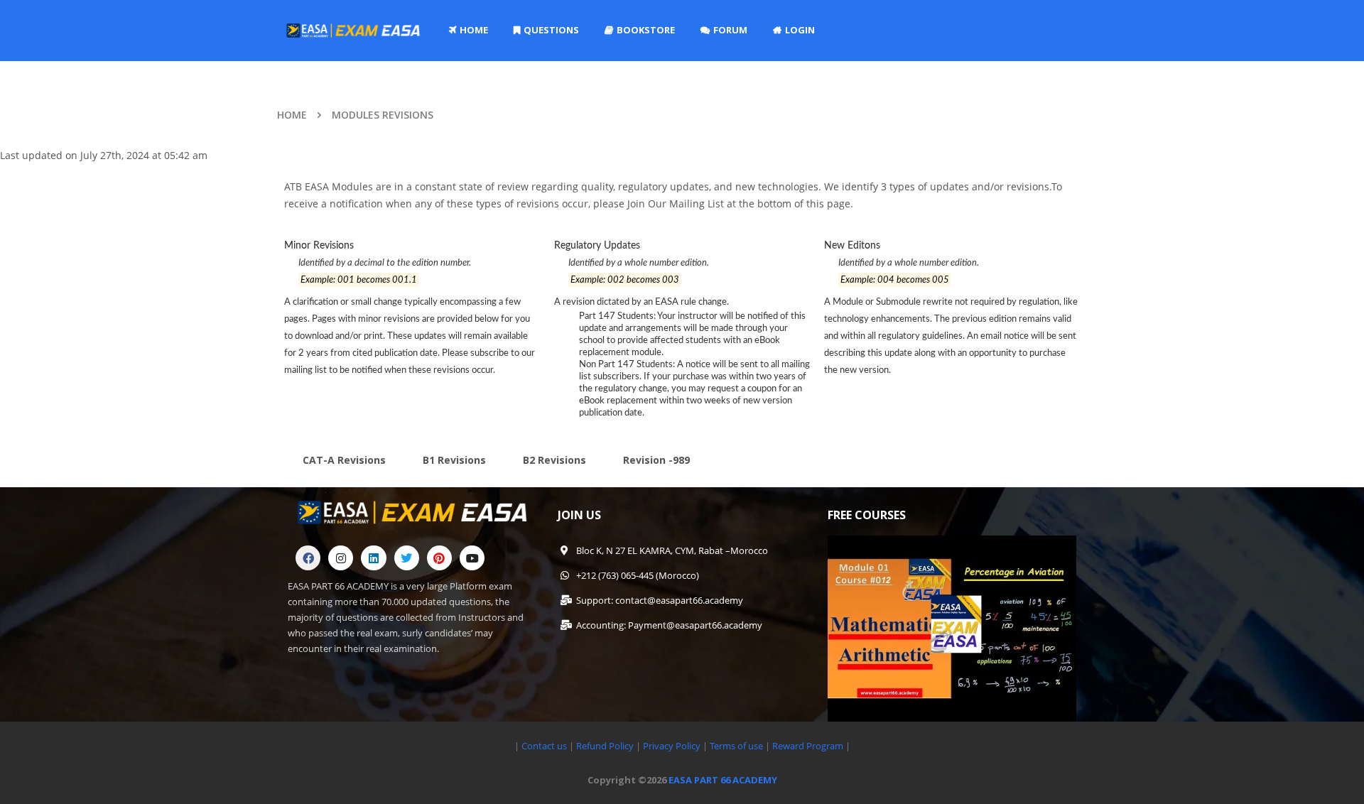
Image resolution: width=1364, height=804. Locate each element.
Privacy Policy (672, 745)
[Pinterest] (439, 557)
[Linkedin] (373, 557)
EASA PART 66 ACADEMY (723, 779)
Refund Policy (604, 745)
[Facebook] (308, 557)
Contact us (544, 745)
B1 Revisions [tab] (454, 460)
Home (292, 114)
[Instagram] (340, 557)
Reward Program (808, 745)
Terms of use (737, 745)
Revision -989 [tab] (656, 460)
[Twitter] (406, 557)
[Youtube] (472, 557)
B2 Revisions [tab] (554, 460)
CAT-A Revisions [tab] (344, 460)
